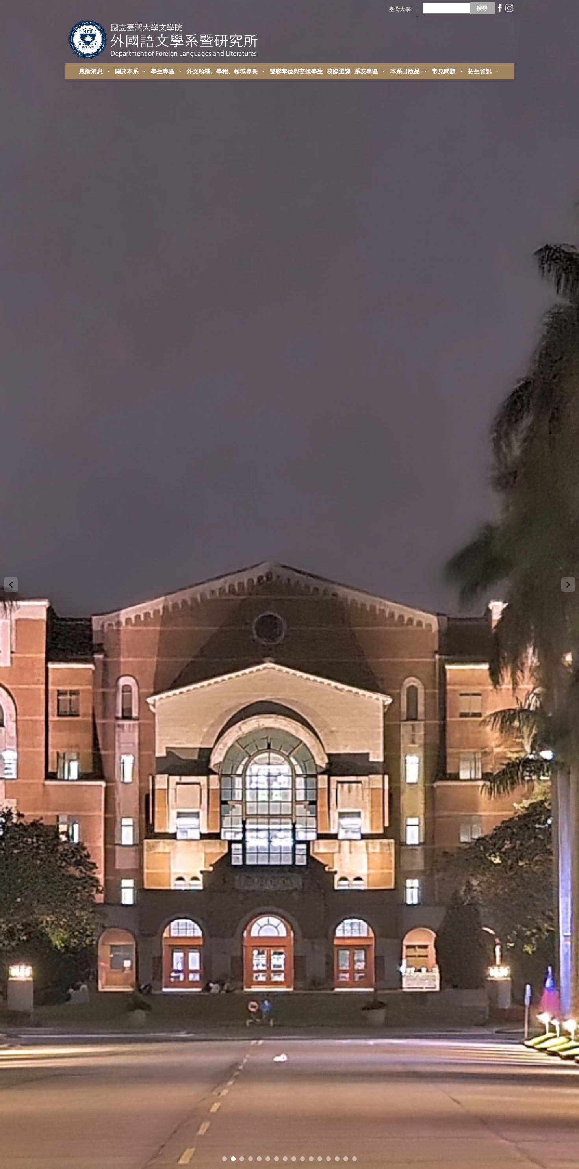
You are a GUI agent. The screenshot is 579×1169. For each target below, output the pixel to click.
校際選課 (339, 71)
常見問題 (444, 71)
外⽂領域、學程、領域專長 (222, 71)
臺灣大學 (400, 9)
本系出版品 (405, 71)
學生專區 (162, 71)
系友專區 (366, 71)
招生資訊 (480, 71)
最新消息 (91, 71)
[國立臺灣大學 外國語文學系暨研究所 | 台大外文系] (166, 37)
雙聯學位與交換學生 (296, 71)
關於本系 (127, 71)
